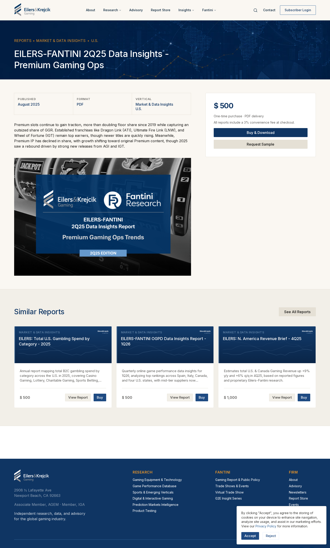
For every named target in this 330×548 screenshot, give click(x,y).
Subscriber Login (298, 10)
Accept (250, 536)
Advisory (136, 10)
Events (294, 505)
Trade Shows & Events (232, 486)
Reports (22, 40)
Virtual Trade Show (229, 492)
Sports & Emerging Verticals (153, 492)
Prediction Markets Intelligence (155, 505)
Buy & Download (261, 133)
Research (110, 10)
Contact (269, 10)
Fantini (207, 10)
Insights (184, 10)
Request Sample (260, 144)
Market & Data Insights (61, 40)
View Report (78, 397)
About (90, 10)
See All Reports (297, 312)
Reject (271, 536)
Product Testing (144, 511)
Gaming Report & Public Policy (237, 480)
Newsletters (297, 492)
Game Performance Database (154, 486)
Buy (100, 397)
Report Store (160, 10)
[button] (112, 10)
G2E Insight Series (228, 498)
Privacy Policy (265, 526)
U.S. (94, 40)
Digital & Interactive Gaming (153, 498)
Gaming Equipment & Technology (157, 480)
